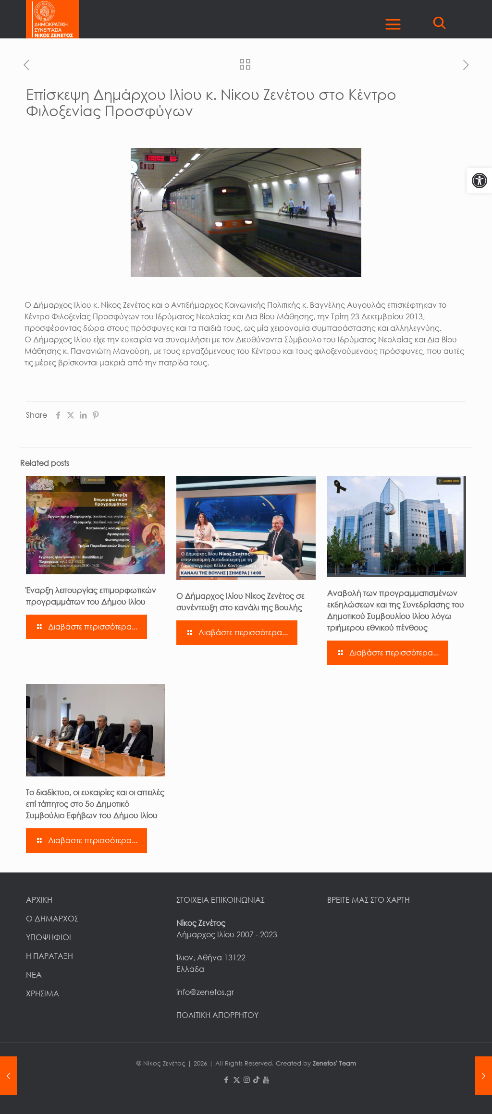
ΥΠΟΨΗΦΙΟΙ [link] (48, 937)
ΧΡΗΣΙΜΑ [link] (42, 993)
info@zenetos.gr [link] (205, 992)
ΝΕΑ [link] (34, 975)
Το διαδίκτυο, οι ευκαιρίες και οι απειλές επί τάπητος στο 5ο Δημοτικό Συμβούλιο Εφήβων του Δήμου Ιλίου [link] (95, 803)
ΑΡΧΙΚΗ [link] (39, 900)
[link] (479, 180)
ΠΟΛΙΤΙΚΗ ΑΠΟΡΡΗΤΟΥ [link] (217, 1015)
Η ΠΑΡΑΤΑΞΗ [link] (49, 956)
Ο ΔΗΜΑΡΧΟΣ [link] (52, 918)
